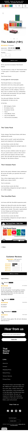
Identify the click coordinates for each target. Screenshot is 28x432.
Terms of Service (7, 376)
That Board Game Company (12, 424)
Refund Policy (6, 372)
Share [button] (4, 247)
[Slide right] (17, 38)
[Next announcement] (25, 1)
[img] (4, 285)
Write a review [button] (14, 273)
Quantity (3, 52)
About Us (5, 363)
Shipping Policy (7, 369)
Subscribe (14, 339)
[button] (25, 5)
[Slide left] (10, 38)
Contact (5, 366)
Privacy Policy (6, 379)
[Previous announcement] (2, 1)
